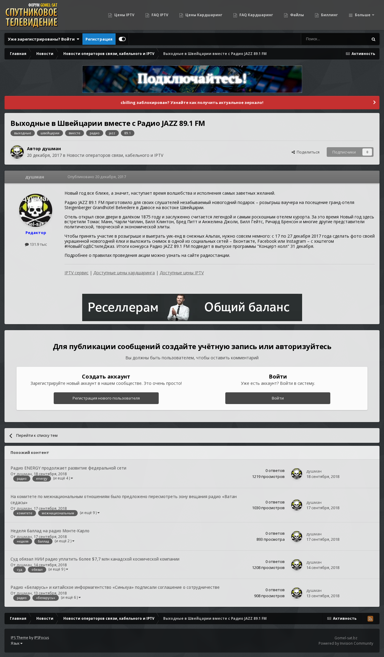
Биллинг (329, 14)
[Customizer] (122, 39)
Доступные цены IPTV (182, 272)
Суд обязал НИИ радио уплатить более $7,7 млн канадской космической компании (94, 559)
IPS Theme (19, 637)
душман (51, 148)
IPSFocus (41, 637)
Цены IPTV (123, 14)
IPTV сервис (76, 272)
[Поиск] (373, 39)
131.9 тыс (38, 244)
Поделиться (307, 152)
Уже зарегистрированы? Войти (42, 39)
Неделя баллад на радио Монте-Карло (49, 531)
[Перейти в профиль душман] (17, 152)
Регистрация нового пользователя (106, 398)
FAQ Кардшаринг (255, 14)
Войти (278, 398)
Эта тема (352, 38)
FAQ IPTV (159, 14)
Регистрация (99, 39)
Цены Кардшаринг (203, 14)
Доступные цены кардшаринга (124, 272)
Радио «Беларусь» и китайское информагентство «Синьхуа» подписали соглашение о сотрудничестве (115, 587)
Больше (362, 14)
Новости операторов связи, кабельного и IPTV (115, 155)
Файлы (296, 14)
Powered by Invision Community (346, 643)
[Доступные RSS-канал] (370, 618)
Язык (15, 643)
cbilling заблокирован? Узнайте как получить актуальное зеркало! (192, 102)
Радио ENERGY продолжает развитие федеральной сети (68, 468)
